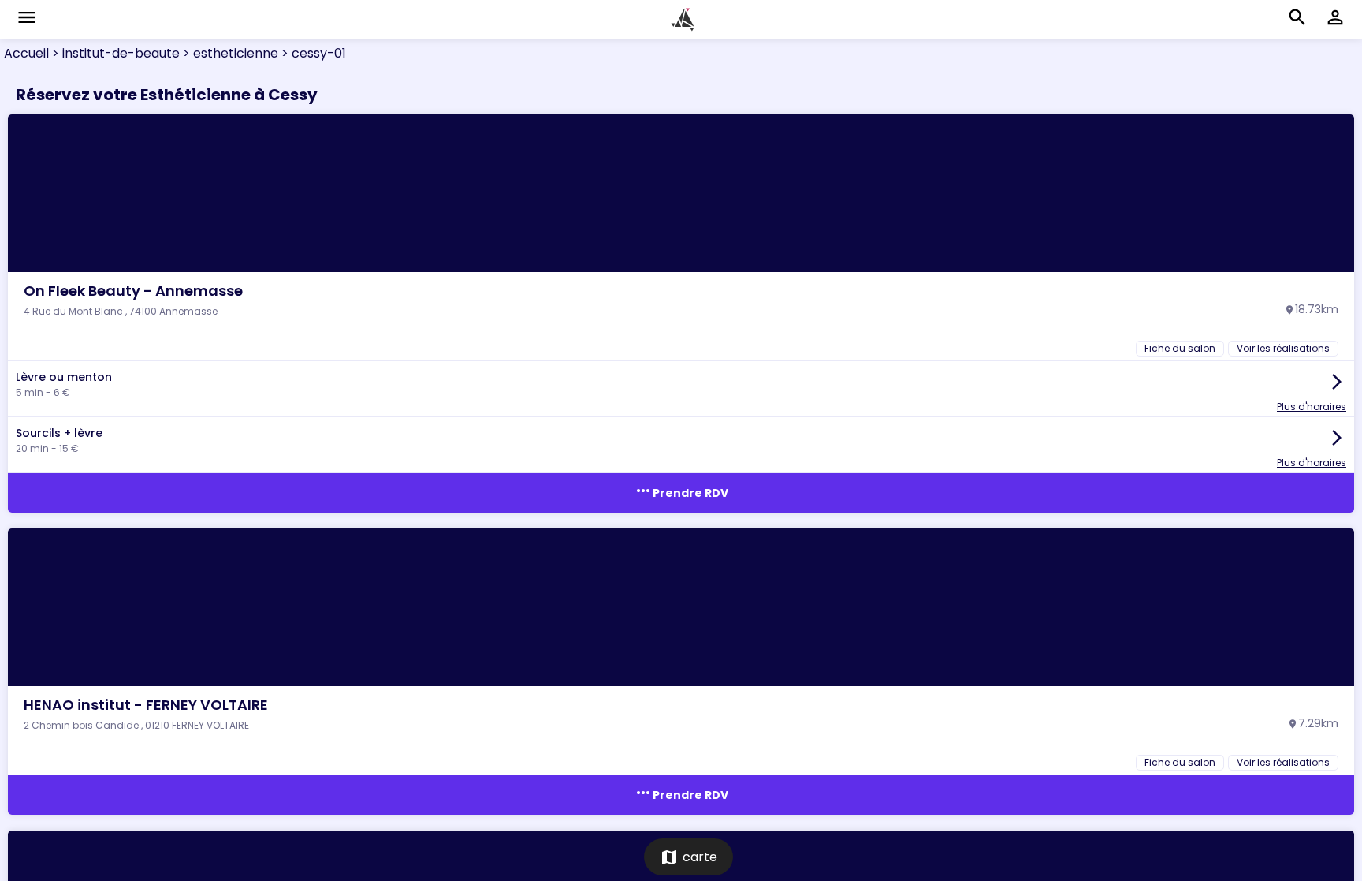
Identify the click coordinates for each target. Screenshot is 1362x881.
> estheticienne (229, 53)
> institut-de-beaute (114, 53)
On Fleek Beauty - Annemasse (133, 291)
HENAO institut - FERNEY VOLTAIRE (146, 705)
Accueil (26, 53)
